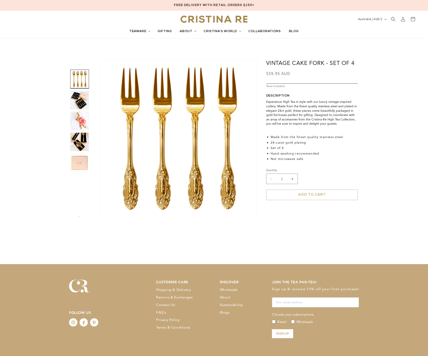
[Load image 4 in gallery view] (79, 141)
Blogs (225, 312)
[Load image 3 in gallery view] (79, 121)
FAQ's (161, 312)
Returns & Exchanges (174, 297)
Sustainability (231, 304)
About (225, 297)
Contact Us (165, 304)
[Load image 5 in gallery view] (79, 162)
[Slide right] (79, 216)
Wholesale (229, 289)
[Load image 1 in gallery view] (79, 79)
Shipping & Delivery (173, 289)
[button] (139, 31)
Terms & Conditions (173, 327)
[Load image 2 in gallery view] (79, 100)
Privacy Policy (168, 319)
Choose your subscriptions (293, 314)
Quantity (271, 170)
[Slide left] (79, 65)
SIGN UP (282, 333)
